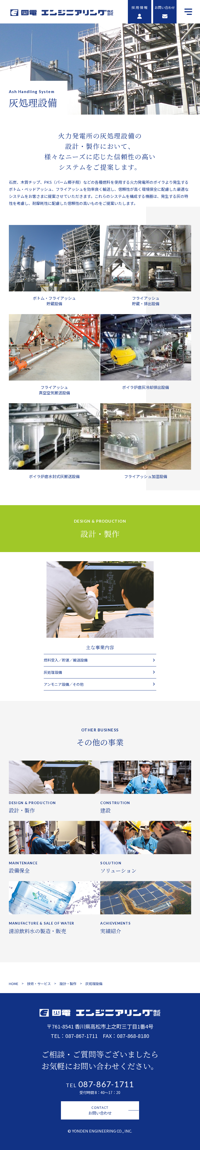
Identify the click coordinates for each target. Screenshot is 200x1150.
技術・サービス (39, 983)
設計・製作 (68, 983)
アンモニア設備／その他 (64, 684)
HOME (13, 983)
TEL (100, 1085)
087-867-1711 (81, 1035)
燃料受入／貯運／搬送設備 (66, 660)
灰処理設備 (53, 672)
